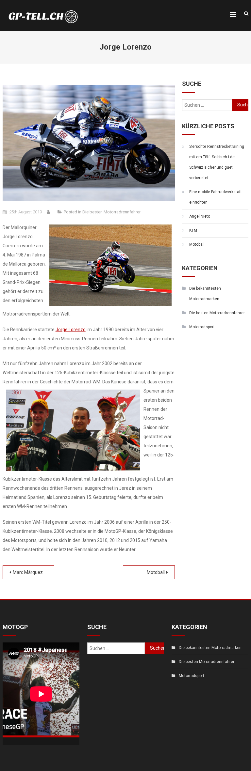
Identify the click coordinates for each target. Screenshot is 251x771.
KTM (193, 230)
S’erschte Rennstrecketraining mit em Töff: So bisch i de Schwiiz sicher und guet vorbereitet (216, 162)
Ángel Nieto (199, 216)
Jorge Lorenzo (71, 329)
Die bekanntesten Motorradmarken (205, 293)
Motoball (156, 572)
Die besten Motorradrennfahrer (111, 211)
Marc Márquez (28, 572)
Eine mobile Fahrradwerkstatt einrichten (215, 197)
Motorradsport (202, 327)
